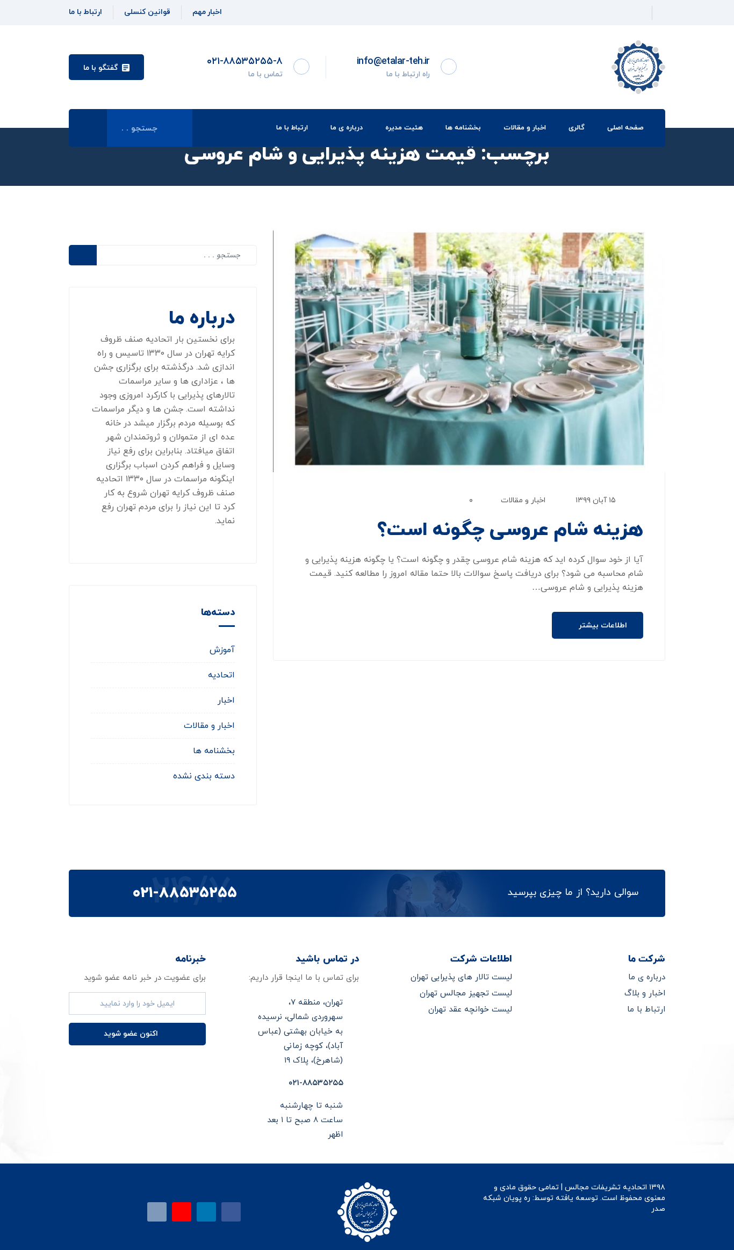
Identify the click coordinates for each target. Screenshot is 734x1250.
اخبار (226, 700)
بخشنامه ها (463, 128)
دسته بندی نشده (204, 776)
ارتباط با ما (292, 128)
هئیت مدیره (404, 128)
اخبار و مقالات (524, 128)
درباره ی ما (346, 128)
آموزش (222, 650)
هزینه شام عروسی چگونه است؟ (510, 530)
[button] (106, 67)
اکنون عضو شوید (132, 1034)
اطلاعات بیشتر (602, 625)
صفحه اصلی (625, 128)
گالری (577, 128)
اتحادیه (221, 675)
